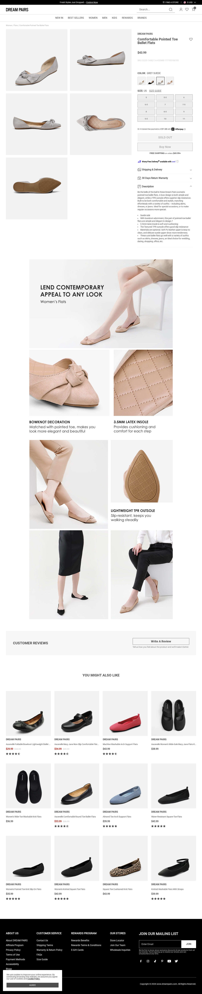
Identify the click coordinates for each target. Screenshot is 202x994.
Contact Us (42, 940)
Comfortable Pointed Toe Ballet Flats (34, 25)
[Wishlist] (187, 9)
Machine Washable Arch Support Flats (120, 744)
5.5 (165, 97)
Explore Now (92, 2)
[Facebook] (141, 961)
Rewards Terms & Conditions (86, 945)
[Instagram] (148, 961)
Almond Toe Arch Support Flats (117, 816)
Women (9, 25)
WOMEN (93, 17)
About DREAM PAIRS (17, 940)
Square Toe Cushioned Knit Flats (117, 889)
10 (165, 119)
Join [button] (188, 944)
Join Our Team (117, 945)
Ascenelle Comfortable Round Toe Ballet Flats (75, 816)
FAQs (39, 955)
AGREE (32, 985)
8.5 (165, 111)
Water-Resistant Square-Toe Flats (166, 816)
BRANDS (142, 17)
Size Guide (155, 91)
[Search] (170, 9)
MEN (104, 17)
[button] (190, 2)
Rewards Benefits (80, 940)
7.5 (183, 104)
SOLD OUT (165, 137)
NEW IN (59, 17)
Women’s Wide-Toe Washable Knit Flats (23, 816)
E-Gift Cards (77, 950)
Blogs (9, 969)
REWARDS (127, 17)
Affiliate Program (15, 945)
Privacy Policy (13, 950)
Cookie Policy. (34, 979)
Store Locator (117, 940)
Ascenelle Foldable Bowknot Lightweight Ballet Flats (30, 744)
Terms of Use (13, 955)
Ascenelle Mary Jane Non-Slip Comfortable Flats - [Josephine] (82, 744)
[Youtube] (169, 961)
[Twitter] (176, 961)
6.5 (146, 104)
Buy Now (165, 147)
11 (184, 119)
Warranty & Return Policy (49, 950)
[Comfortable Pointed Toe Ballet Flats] (142, 81)
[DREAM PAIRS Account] (181, 9)
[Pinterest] (162, 961)
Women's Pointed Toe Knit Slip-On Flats (23, 889)
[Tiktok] (155, 961)
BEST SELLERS (76, 17)
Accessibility (12, 964)
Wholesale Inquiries (120, 950)
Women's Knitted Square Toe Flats (69, 889)
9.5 (146, 119)
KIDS (114, 17)
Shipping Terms (45, 945)
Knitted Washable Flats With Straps (167, 889)
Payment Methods (15, 959)
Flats (16, 25)
